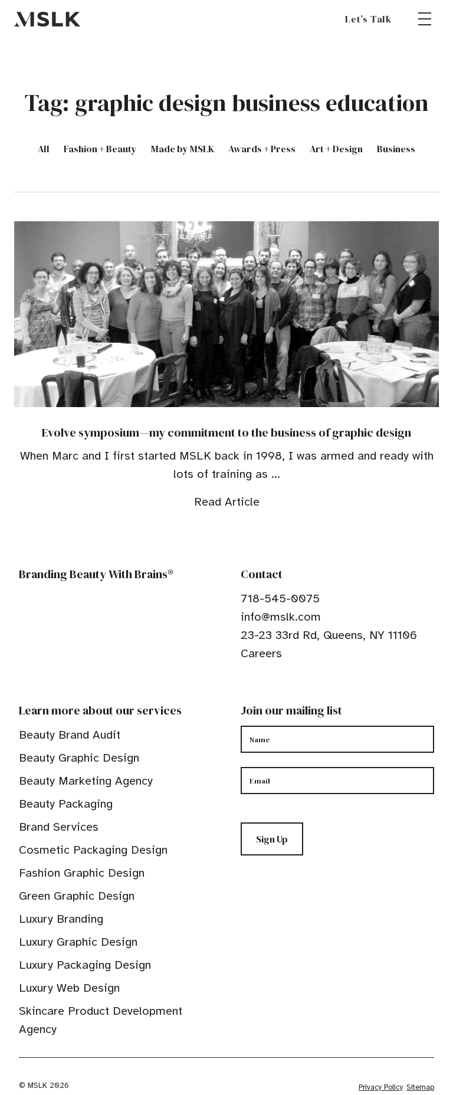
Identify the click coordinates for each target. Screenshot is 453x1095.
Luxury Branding (61, 919)
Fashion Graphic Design (82, 872)
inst (301, 689)
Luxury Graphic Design (78, 942)
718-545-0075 (280, 598)
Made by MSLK (182, 148)
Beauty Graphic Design (79, 757)
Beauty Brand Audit (69, 734)
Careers (261, 653)
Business (396, 148)
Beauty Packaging (66, 803)
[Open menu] (425, 19)
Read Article (227, 501)
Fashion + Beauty (100, 148)
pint (282, 689)
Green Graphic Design (76, 896)
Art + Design (336, 148)
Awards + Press (262, 148)
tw (264, 689)
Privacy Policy (381, 1087)
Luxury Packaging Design (85, 965)
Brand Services (59, 826)
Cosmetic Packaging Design (93, 849)
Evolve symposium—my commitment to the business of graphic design (226, 432)
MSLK (47, 19)
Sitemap (420, 1087)
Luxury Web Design (69, 988)
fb (246, 689)
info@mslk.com (281, 616)
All (44, 148)
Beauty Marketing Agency (86, 780)
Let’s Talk (368, 18)
